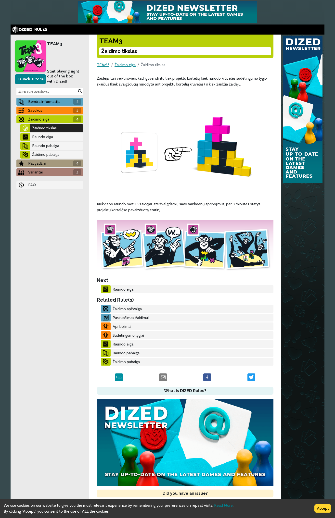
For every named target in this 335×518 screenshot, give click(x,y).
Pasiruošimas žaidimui (131, 317)
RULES (40, 29)
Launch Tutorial (31, 79)
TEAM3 (54, 43)
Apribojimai (122, 326)
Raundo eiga (42, 137)
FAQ (32, 185)
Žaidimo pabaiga (45, 154)
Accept (323, 508)
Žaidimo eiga (125, 64)
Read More (223, 505)
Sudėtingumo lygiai (128, 335)
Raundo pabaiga (45, 145)
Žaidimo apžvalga (127, 309)
